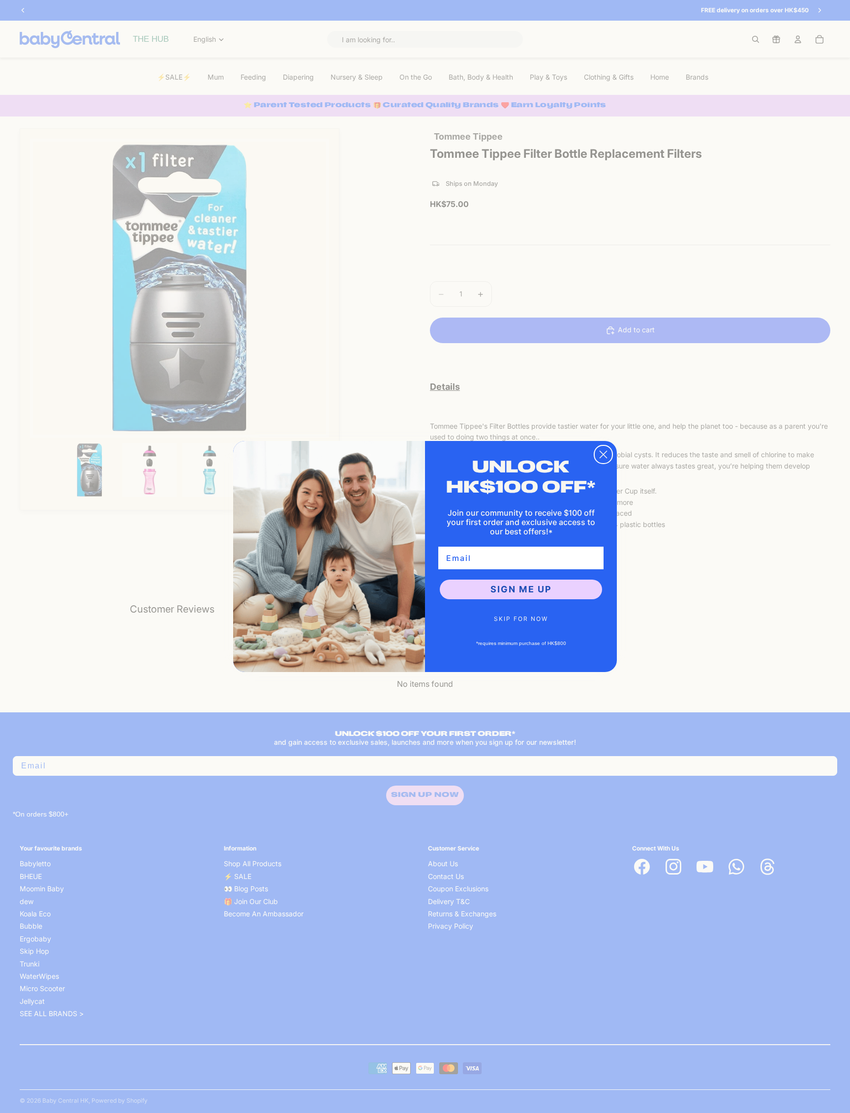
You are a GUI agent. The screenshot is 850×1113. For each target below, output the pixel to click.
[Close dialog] (603, 454)
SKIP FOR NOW (521, 618)
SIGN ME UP (521, 589)
